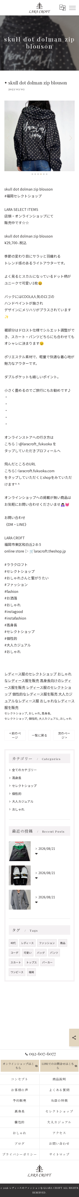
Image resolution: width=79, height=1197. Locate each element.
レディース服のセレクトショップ (30, 673)
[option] (39, 136)
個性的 (33, 718)
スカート (16, 962)
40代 (13, 943)
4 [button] (41, 174)
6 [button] (46, 174)
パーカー (47, 962)
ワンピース (17, 972)
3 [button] (38, 174)
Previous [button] (8, 137)
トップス (31, 962)
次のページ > (64, 735)
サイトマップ (59, 1154)
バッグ (41, 952)
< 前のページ (15, 735)
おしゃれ (34, 713)
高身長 (46, 713)
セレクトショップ (15, 713)
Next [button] (70, 137)
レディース (27, 943)
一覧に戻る (39, 735)
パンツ (54, 952)
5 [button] (44, 174)
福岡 (31, 972)
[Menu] (72, 7)
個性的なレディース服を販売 (34, 694)
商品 (62, 943)
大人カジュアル (49, 718)
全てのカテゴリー (24, 770)
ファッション (47, 943)
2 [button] (35, 174)
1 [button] (32, 174)
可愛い (28, 952)
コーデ (14, 952)
